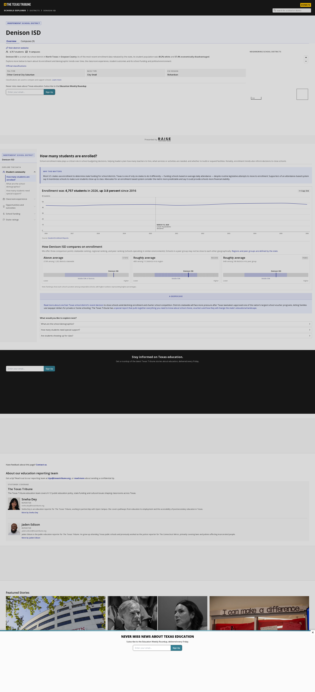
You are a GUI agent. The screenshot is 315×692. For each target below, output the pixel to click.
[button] (157, 346)
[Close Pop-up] (313, 632)
